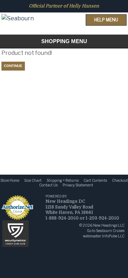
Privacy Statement (78, 185)
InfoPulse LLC (113, 236)
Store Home (9, 180)
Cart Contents (95, 180)
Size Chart (33, 180)
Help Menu (106, 19)
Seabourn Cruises (110, 230)
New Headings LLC (108, 225)
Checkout (120, 180)
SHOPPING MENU (64, 41)
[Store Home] (17, 12)
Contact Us (48, 185)
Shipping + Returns (63, 180)
